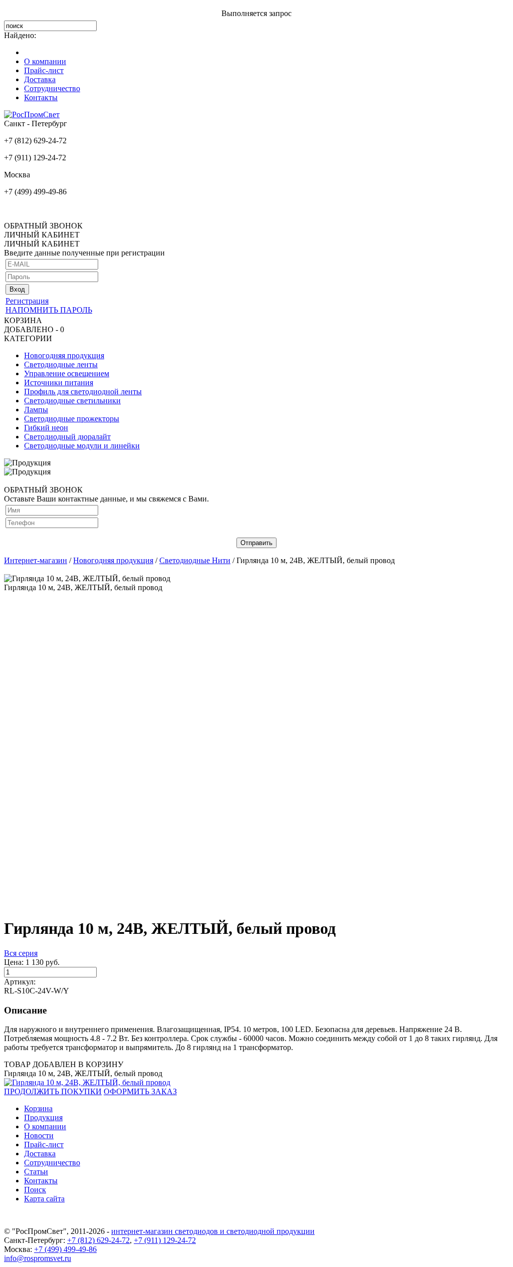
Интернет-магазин (35, 560)
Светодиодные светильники (72, 400)
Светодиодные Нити (194, 560)
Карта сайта (44, 1198)
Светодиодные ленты (61, 364)
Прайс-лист (44, 70)
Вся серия (21, 953)
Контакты (41, 97)
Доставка (40, 79)
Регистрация (27, 301)
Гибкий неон (46, 427)
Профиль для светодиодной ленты (83, 391)
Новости (39, 1135)
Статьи (36, 1171)
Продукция (43, 1117)
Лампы (36, 409)
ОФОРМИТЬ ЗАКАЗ (140, 1091)
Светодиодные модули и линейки (82, 445)
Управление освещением (66, 373)
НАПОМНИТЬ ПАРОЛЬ (49, 310)
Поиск (35, 1189)
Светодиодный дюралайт (67, 436)
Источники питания (58, 382)
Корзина (38, 1108)
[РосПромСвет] (32, 114)
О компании (45, 61)
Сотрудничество (52, 88)
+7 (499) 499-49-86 (65, 1249)
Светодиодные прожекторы (71, 418)
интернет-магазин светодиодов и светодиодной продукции (213, 1231)
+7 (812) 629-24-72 (98, 1240)
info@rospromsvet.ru (37, 1258)
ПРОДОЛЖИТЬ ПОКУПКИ (53, 1091)
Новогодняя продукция (64, 355)
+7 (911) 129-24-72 (165, 1240)
